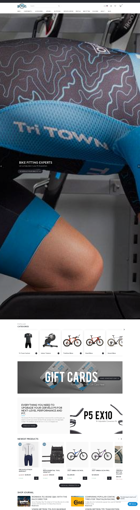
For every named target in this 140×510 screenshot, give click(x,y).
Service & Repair (68, 11)
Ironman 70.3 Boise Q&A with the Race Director (49, 498)
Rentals (78, 11)
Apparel (48, 11)
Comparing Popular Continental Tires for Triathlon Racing (103, 498)
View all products (69, 485)
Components (28, 11)
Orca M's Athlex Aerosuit (25, 470)
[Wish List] (115, 6)
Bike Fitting (86, 11)
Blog (109, 11)
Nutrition (57, 11)
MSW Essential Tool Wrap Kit (51, 471)
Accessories (39, 11)
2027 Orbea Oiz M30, (75, 470)
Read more (35, 506)
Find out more (29, 426)
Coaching (95, 11)
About (103, 11)
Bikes (19, 11)
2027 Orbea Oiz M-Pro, (100, 470)
